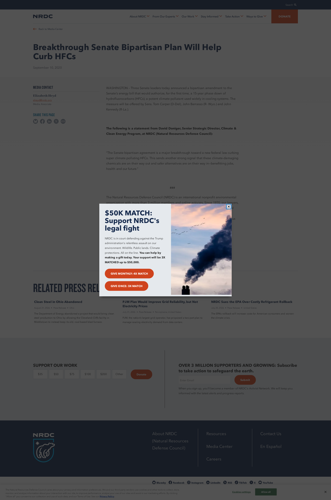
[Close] (228, 206)
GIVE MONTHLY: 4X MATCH (129, 273)
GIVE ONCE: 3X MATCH (126, 286)
